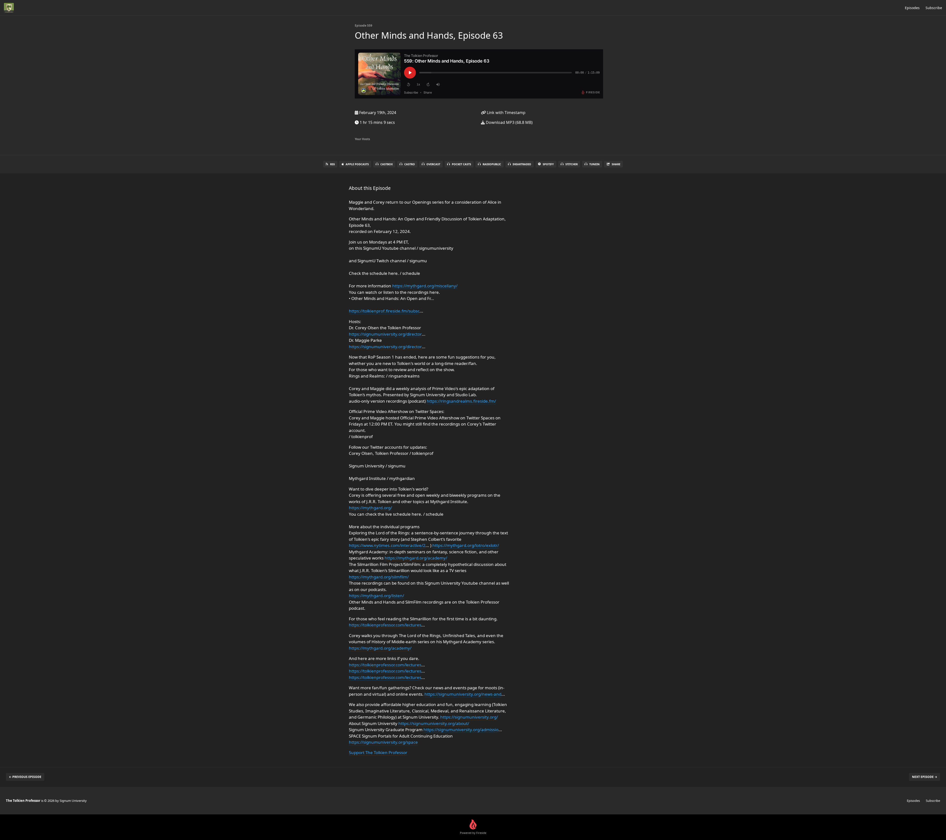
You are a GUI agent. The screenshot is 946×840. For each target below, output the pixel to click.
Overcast (433, 164)
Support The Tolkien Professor (378, 752)
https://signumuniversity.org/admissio (460, 729)
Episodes (912, 7)
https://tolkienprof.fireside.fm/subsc (384, 311)
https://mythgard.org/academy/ (416, 558)
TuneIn (594, 164)
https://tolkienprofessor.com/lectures (385, 625)
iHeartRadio (522, 164)
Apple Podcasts (357, 164)
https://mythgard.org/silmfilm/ (379, 577)
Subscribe (934, 7)
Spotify (548, 164)
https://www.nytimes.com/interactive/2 (387, 545)
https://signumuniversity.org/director (385, 334)
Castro (409, 164)
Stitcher (571, 164)
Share (616, 164)
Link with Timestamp (505, 112)
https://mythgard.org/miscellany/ (424, 286)
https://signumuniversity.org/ (469, 717)
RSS (332, 164)
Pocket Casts (461, 164)
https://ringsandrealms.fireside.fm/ (461, 401)
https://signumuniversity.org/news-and (462, 694)
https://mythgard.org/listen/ (376, 595)
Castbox (386, 164)
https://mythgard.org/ (370, 508)
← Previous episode (25, 777)
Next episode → (924, 777)
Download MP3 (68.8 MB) (509, 122)
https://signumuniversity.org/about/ (433, 723)
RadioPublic (492, 164)
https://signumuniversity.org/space (383, 742)
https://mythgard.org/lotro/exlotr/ (465, 545)
